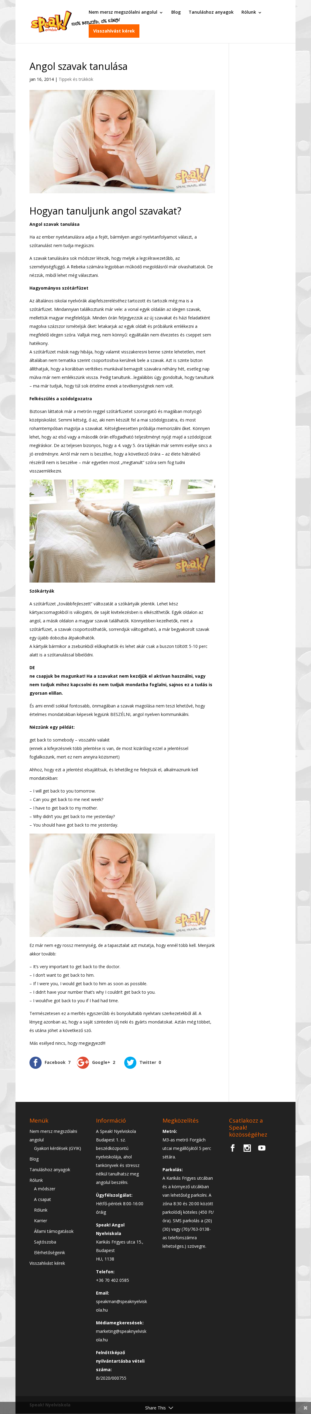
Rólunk (248, 12)
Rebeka (78, 267)
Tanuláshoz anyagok (211, 12)
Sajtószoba (45, 1242)
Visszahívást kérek (114, 31)
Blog (176, 12)
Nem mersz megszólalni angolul (123, 12)
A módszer (44, 1189)
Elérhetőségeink (49, 1252)
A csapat (42, 1199)
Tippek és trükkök (76, 79)
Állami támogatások (53, 1231)
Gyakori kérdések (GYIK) (57, 1148)
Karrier (40, 1220)
